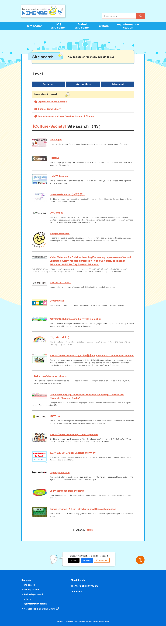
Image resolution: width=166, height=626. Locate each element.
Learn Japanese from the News (67, 490)
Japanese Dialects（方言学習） (67, 194)
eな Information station (128, 26)
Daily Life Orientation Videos (50, 376)
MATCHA (55, 416)
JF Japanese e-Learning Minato (39, 608)
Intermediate (83, 84)
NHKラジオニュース (60, 282)
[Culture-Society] (49, 126)
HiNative (55, 157)
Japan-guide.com (60, 472)
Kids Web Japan (59, 176)
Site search (35, 26)
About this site (78, 580)
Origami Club (57, 300)
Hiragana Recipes (60, 233)
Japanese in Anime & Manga (52, 101)
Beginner (48, 84)
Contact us (76, 591)
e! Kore (104, 26)
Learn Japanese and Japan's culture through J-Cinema (66, 116)
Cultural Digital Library (49, 109)
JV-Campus (56, 212)
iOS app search (59, 26)
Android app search (83, 26)
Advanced (118, 84)
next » (90, 530)
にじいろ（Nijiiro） (60, 337)
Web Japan (56, 139)
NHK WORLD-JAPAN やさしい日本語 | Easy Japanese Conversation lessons (92, 355)
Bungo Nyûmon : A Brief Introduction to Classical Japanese (83, 509)
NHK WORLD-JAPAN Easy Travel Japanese (74, 434)
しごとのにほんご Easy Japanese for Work (73, 452)
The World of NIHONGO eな (84, 586)
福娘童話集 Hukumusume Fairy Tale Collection (75, 319)
